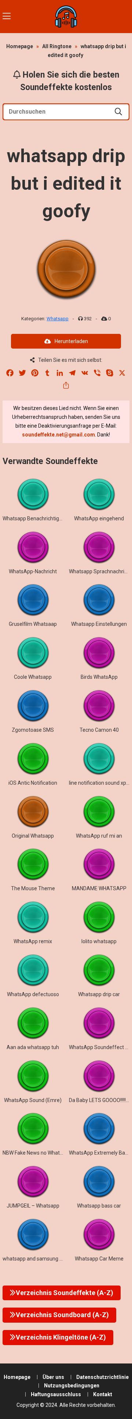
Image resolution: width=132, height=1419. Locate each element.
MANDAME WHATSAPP (99, 888)
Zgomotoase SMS (33, 730)
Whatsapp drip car (99, 994)
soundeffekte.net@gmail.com (58, 435)
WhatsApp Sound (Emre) (33, 1100)
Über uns (53, 1377)
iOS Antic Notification (32, 783)
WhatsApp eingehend (99, 518)
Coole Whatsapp (33, 677)
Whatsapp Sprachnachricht (100, 571)
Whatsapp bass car (99, 1206)
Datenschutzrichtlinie (102, 1377)
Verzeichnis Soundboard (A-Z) (62, 1315)
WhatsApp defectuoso (33, 994)
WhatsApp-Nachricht (33, 571)
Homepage (19, 46)
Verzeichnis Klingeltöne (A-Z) (61, 1337)
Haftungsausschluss (56, 1394)
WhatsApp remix (33, 941)
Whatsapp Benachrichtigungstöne (42, 518)
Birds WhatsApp (99, 677)
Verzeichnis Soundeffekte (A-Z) (64, 1293)
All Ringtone (57, 46)
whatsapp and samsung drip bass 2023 (48, 1259)
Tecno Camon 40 (99, 730)
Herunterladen (71, 341)
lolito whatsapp (99, 941)
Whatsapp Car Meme (99, 1259)
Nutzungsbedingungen (71, 1385)
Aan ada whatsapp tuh (33, 1047)
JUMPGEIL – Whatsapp (33, 1206)
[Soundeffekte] (66, 17)
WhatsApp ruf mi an (99, 836)
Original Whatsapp (33, 836)
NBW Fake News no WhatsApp (37, 1153)
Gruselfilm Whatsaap (33, 624)
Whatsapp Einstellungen (99, 624)
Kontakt (102, 1394)
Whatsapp (58, 318)
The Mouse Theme (33, 888)
